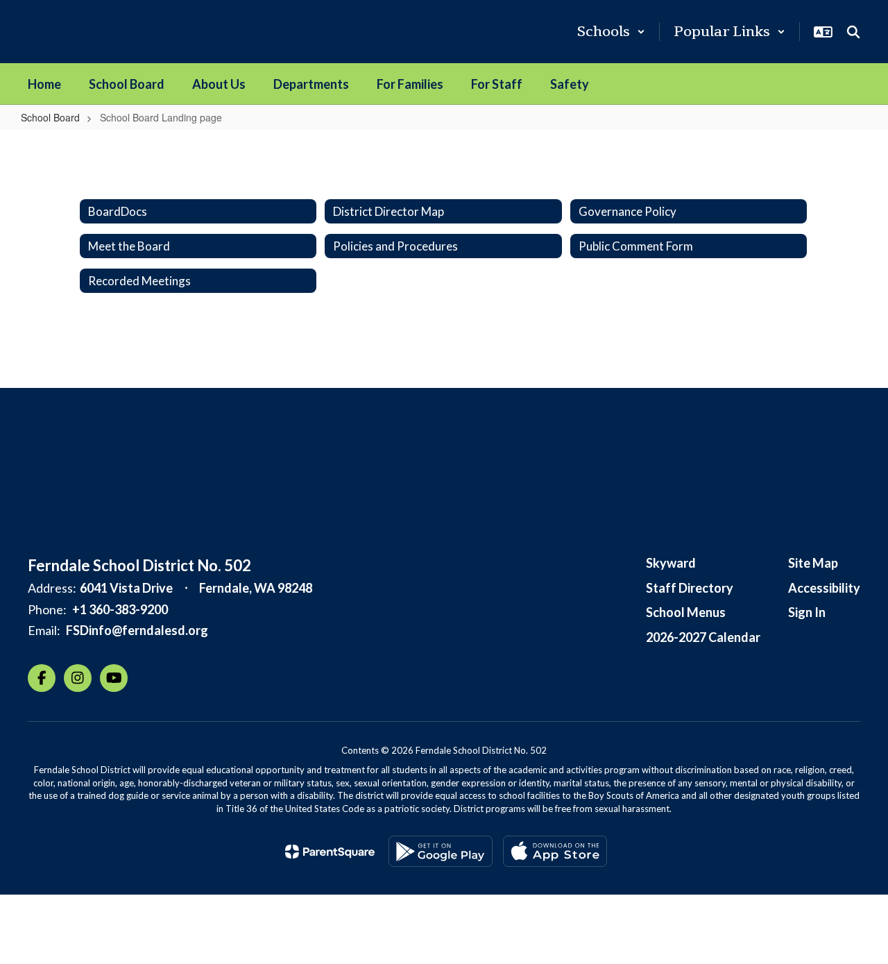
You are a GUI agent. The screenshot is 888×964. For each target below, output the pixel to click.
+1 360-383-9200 (120, 609)
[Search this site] (853, 32)
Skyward (671, 562)
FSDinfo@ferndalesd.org (137, 630)
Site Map (813, 562)
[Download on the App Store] (555, 851)
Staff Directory (689, 587)
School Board (50, 117)
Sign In (807, 612)
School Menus (686, 612)
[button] (611, 31)
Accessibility (824, 587)
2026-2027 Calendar (703, 637)
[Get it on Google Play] (440, 851)
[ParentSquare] (330, 851)
